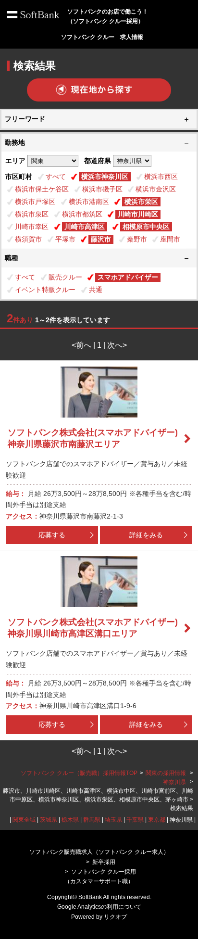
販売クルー (65, 277)
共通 (95, 289)
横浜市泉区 (32, 214)
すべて (56, 176)
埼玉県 (113, 819)
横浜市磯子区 (102, 189)
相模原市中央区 (146, 226)
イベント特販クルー (45, 289)
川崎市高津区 (84, 226)
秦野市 (137, 239)
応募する (51, 535)
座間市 (170, 239)
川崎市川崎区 (138, 214)
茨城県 (48, 819)
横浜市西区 (161, 176)
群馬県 (91, 819)
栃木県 (70, 819)
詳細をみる (146, 535)
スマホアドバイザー (128, 277)
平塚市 (65, 239)
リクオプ (115, 917)
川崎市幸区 (32, 226)
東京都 (156, 819)
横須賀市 (28, 239)
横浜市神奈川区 (104, 176)
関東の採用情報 (166, 773)
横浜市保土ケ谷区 (42, 189)
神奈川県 (174, 782)
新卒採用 (103, 862)
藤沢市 (101, 239)
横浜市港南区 (89, 201)
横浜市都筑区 (82, 214)
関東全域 (24, 819)
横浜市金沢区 (156, 189)
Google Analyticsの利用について (99, 906)
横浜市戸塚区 (35, 201)
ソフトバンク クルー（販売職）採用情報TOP (79, 773)
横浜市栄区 (141, 201)
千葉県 (135, 819)
